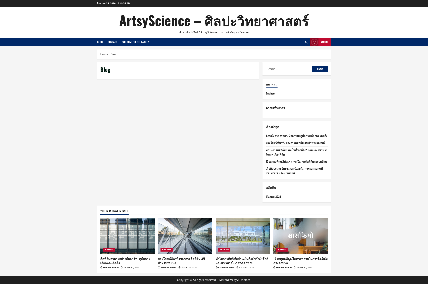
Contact (112, 42)
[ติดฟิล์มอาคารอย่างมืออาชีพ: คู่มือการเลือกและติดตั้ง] (127, 236)
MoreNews (226, 280)
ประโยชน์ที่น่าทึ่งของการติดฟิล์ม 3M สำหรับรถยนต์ (295, 143)
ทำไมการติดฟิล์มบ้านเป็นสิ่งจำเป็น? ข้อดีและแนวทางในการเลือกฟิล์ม (242, 260)
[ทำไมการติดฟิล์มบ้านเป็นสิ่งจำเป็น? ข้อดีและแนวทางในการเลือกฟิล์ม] (243, 236)
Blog (100, 42)
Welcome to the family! (135, 42)
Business (271, 93)
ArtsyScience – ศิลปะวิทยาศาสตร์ (214, 20)
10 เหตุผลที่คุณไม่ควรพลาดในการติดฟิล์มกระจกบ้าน (296, 161)
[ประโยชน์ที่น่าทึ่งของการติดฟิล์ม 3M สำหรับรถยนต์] (185, 236)
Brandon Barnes (111, 267)
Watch (325, 42)
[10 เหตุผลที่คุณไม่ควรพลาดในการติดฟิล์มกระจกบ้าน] (300, 236)
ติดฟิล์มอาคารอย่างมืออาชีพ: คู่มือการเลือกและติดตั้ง (296, 136)
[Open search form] (306, 42)
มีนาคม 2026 (273, 197)
